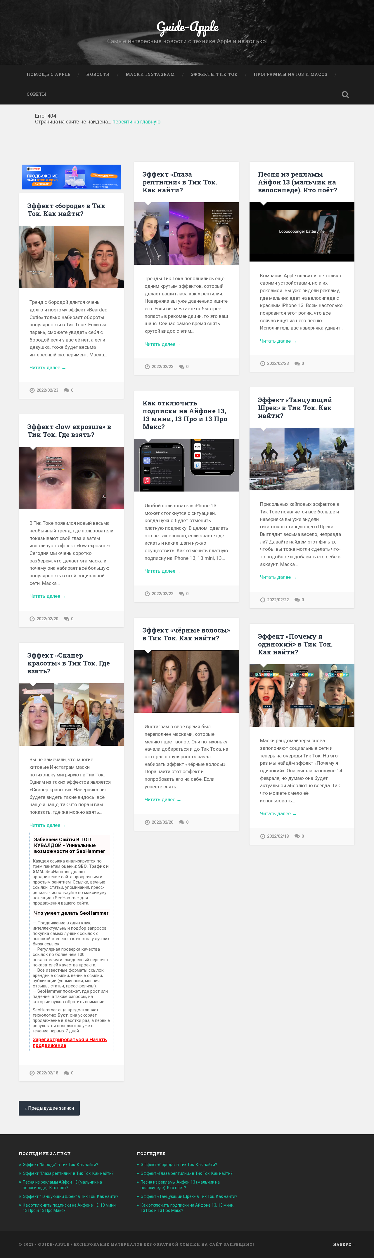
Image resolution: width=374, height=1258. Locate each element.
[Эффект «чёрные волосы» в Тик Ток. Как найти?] (186, 681)
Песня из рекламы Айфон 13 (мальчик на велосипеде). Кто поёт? (297, 182)
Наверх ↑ (344, 1244)
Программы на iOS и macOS (291, 74)
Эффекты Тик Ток (214, 74)
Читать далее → (48, 367)
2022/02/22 (278, 599)
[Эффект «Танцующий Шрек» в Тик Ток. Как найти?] (302, 459)
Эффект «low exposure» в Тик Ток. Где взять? (69, 430)
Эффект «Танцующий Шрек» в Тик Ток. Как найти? (295, 407)
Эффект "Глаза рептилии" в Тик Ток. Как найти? (68, 1173)
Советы (36, 94)
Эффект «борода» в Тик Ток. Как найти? (66, 209)
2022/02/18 (278, 836)
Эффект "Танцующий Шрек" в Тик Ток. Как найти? (70, 1196)
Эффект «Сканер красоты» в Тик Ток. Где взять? (68, 663)
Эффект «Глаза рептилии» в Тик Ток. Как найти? (180, 182)
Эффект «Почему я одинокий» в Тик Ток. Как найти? (295, 644)
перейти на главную (136, 122)
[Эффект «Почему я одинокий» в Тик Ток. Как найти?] (302, 695)
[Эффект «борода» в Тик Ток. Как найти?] (71, 257)
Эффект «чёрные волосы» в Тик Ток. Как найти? (186, 633)
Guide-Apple (187, 26)
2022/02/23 (47, 390)
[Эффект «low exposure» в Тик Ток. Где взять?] (71, 478)
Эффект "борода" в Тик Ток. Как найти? (60, 1164)
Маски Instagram (150, 74)
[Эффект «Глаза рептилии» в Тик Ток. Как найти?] (186, 233)
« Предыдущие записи (49, 1108)
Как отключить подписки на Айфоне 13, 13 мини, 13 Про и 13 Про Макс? (185, 414)
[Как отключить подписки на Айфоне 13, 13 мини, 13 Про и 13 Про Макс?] (186, 465)
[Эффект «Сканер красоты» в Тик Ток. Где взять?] (71, 714)
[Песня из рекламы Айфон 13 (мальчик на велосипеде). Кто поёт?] (302, 231)
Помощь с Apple (48, 74)
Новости (98, 74)
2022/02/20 (47, 618)
